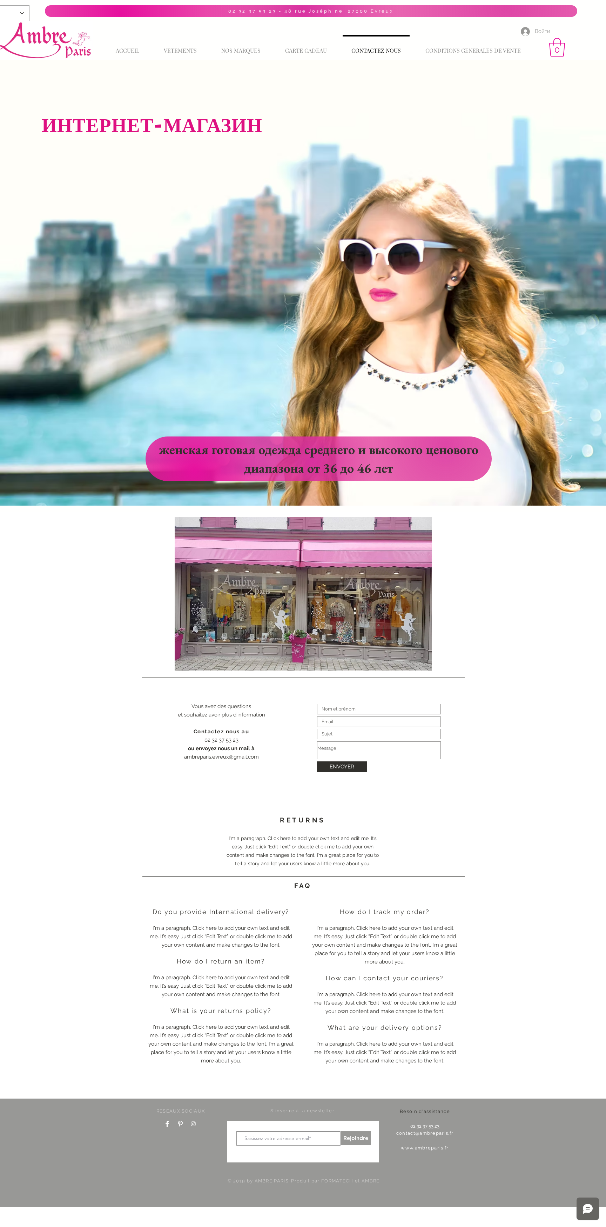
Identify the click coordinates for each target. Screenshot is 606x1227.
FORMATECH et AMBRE (350, 1180)
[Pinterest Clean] (180, 1124)
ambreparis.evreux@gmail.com (221, 757)
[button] (557, 47)
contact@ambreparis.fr (424, 1133)
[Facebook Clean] (167, 1124)
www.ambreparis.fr (425, 1148)
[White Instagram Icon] (193, 1124)
